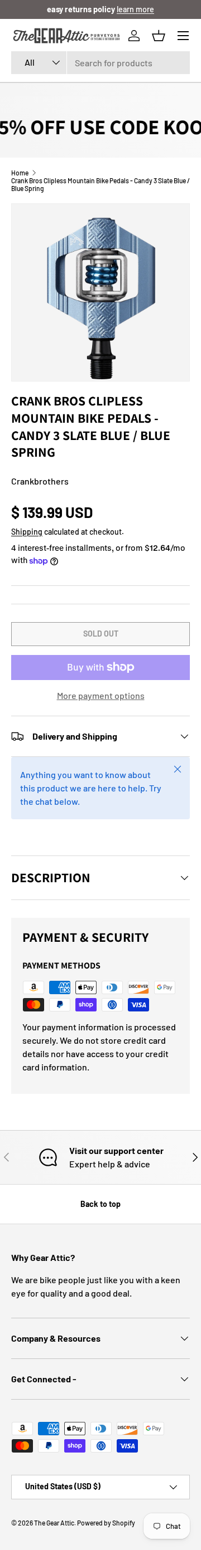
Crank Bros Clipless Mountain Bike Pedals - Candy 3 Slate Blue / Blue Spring (100, 184)
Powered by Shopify (106, 1523)
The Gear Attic (54, 1523)
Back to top (100, 1204)
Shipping (26, 531)
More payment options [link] (101, 695)
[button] (158, 35)
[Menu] (183, 35)
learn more (135, 9)
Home (19, 173)
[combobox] (100, 62)
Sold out (100, 633)
